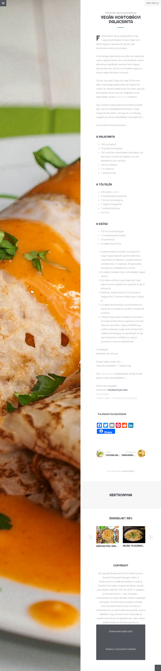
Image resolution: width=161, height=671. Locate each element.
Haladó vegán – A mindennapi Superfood (116, 398)
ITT (117, 365)
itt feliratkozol (106, 373)
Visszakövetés (113, 471)
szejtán (115, 192)
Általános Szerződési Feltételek (121, 649)
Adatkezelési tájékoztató (121, 631)
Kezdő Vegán (102, 394)
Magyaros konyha (126, 13)
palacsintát (121, 97)
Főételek (110, 13)
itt (115, 264)
